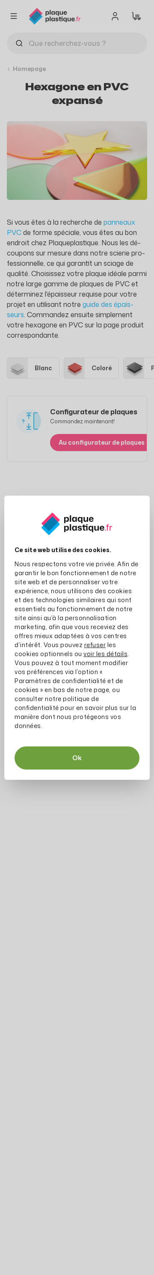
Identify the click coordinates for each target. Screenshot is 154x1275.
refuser (95, 645)
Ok (77, 757)
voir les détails (105, 654)
